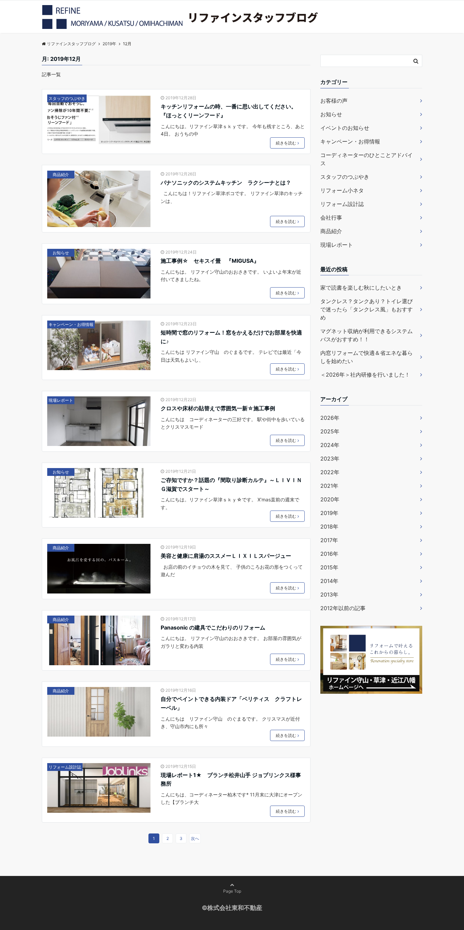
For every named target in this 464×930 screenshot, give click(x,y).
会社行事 (331, 217)
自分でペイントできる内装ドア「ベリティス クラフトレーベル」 (231, 703)
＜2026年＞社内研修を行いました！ (365, 374)
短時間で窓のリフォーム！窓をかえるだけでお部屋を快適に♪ (231, 337)
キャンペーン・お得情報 (71, 324)
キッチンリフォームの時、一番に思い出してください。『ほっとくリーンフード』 (229, 111)
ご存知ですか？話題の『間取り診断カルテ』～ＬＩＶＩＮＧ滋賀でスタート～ (231, 484)
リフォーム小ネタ (342, 190)
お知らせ (61, 252)
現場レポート (61, 400)
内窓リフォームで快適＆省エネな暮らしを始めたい (366, 356)
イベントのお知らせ (344, 127)
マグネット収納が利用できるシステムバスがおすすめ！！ (366, 335)
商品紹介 (61, 174)
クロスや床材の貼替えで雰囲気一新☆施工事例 (218, 408)
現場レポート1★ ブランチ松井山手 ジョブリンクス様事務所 (231, 779)
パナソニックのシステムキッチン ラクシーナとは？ (226, 182)
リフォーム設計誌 (65, 767)
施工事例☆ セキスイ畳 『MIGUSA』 (210, 260)
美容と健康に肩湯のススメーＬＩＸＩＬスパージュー (226, 555)
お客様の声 (333, 100)
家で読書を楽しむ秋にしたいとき (361, 287)
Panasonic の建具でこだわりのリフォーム (213, 627)
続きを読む (286, 142)
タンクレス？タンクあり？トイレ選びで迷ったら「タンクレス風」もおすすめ (366, 309)
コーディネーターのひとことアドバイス (366, 159)
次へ (195, 838)
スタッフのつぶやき (67, 98)
